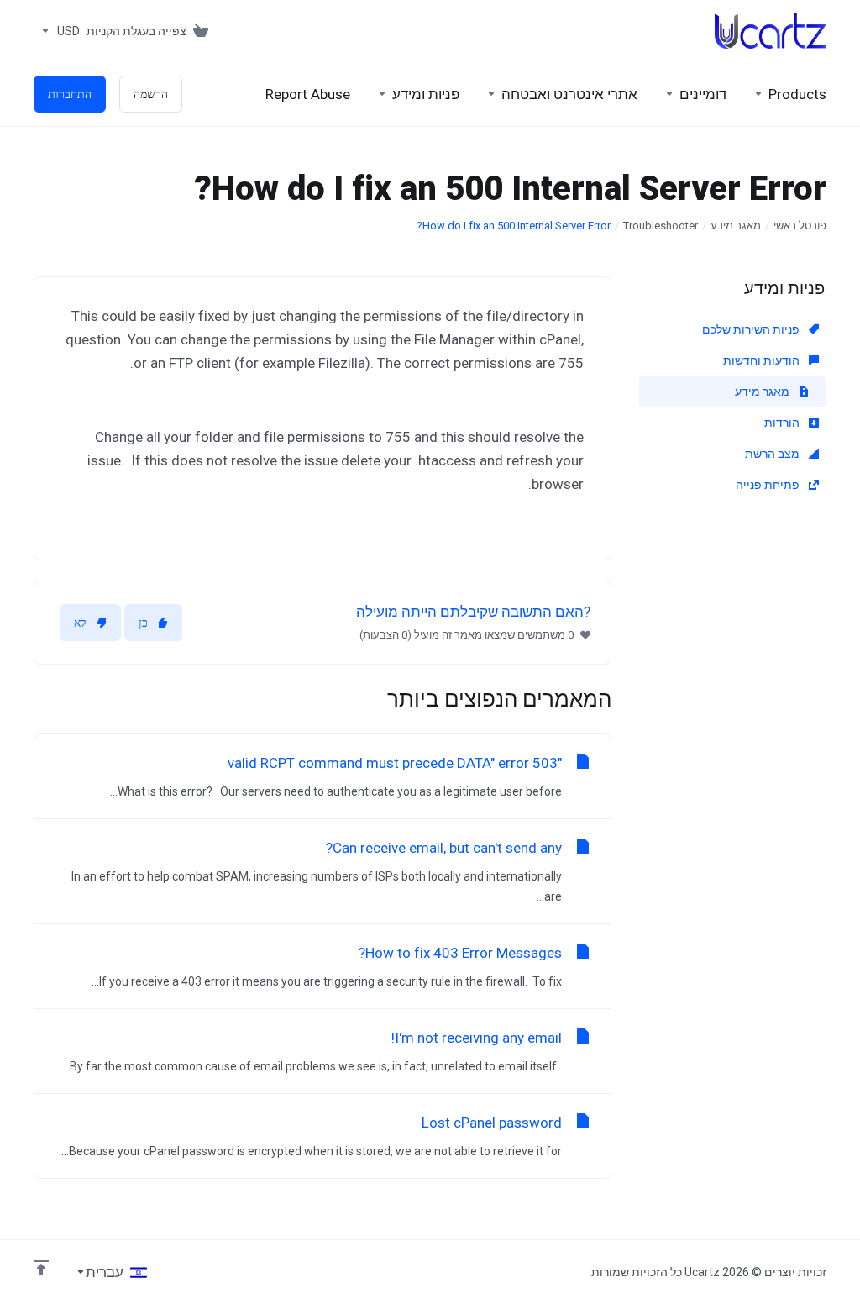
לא (80, 622)
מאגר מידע (736, 225)
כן (143, 622)
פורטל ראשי (799, 225)
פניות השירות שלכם (752, 329)
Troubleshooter (660, 225)
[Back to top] (41, 1268)
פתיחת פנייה (769, 485)
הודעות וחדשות (762, 360)
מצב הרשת (773, 453)
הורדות (783, 422)
